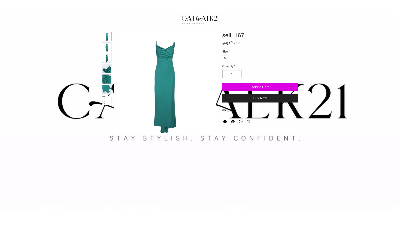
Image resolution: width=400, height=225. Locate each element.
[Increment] (238, 74)
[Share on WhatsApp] (240, 121)
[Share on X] (248, 121)
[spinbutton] (232, 74)
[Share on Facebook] (225, 121)
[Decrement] (225, 74)
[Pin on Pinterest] (232, 121)
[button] (298, 15)
